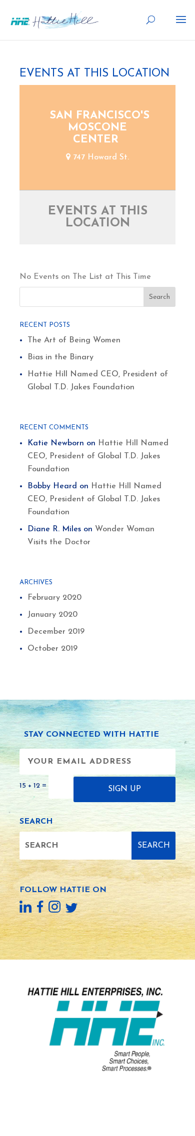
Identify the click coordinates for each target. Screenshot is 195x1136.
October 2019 (53, 649)
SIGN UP (124, 789)
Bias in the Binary (61, 357)
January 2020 (53, 615)
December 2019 (56, 632)
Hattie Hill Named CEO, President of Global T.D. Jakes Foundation (98, 456)
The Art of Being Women (74, 340)
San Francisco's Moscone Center (100, 127)
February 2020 (55, 598)
